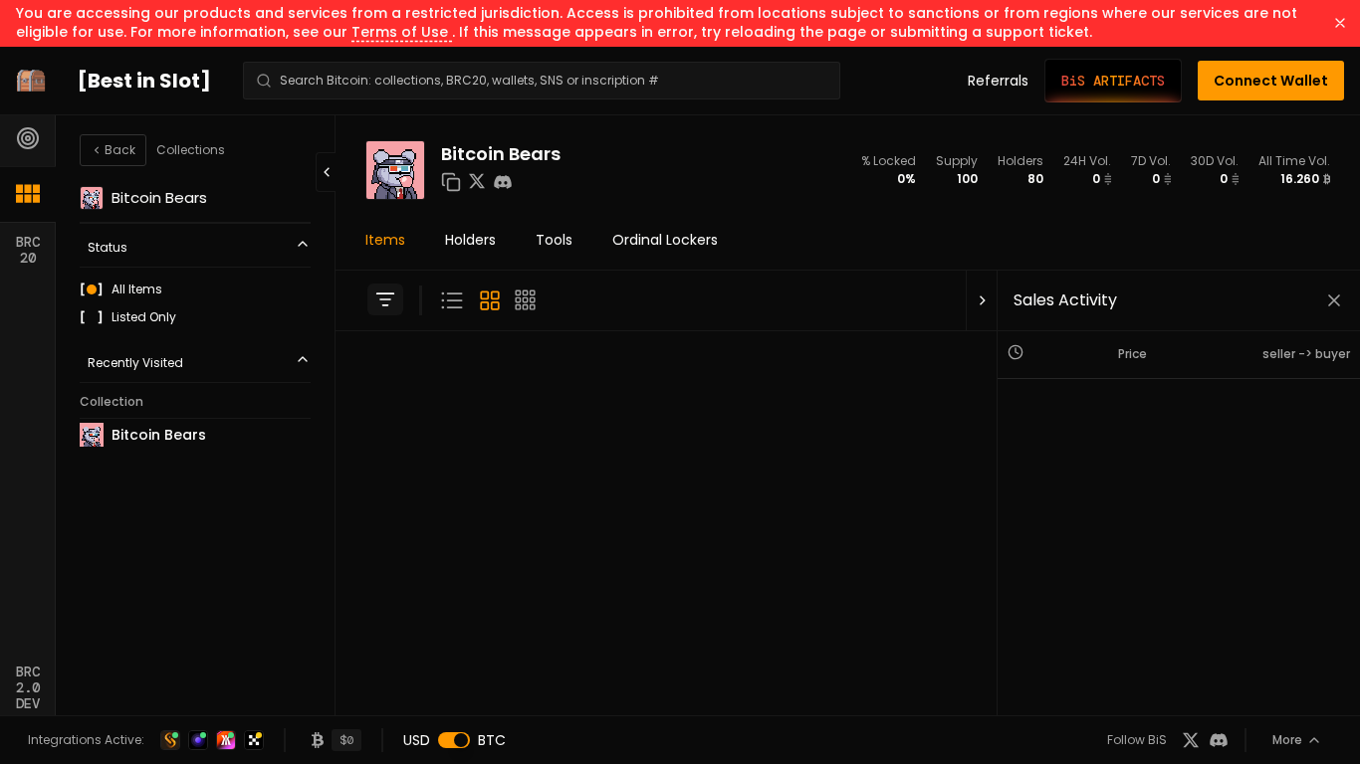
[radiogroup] (195, 303)
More (1287, 739)
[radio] (92, 289)
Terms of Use (401, 32)
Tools (554, 240)
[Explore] (28, 138)
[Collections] (28, 194)
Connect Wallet (1271, 81)
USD (416, 740)
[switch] (454, 740)
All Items (137, 289)
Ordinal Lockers (665, 240)
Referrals (998, 81)
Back (120, 149)
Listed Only (144, 317)
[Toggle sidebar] (385, 299)
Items (385, 240)
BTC (492, 740)
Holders (470, 240)
